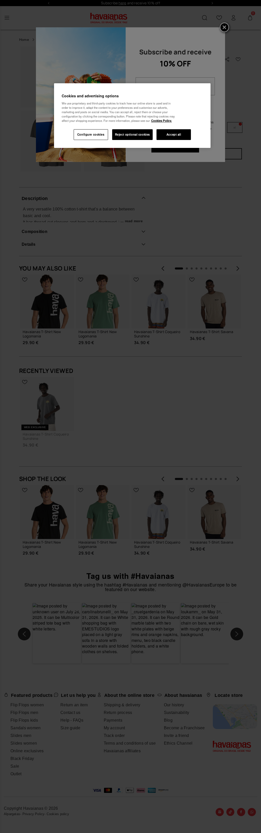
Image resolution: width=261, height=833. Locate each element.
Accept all (173, 134)
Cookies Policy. (161, 121)
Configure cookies (91, 134)
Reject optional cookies (132, 134)
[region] (132, 115)
